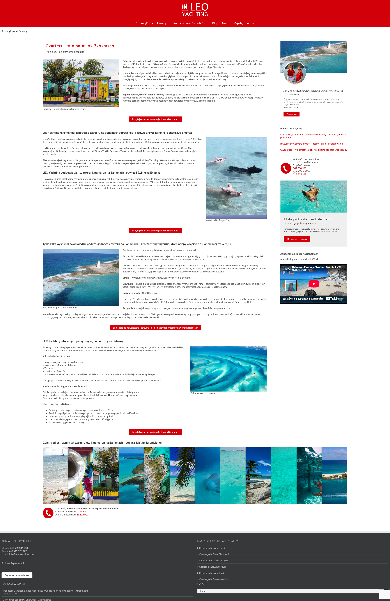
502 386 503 (299, 168)
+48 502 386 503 (19, 547)
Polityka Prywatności (13, 563)
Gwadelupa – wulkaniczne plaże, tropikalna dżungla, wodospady (313, 149)
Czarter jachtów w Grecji (212, 547)
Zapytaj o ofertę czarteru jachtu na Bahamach (155, 119)
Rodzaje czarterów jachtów (189, 23)
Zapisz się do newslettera (17, 575)
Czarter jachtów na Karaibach (214, 579)
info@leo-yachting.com (21, 554)
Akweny (161, 23)
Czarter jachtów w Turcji (211, 572)
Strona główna (144, 23)
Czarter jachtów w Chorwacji (214, 554)
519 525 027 (299, 174)
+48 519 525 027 (18, 550)
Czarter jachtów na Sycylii (212, 566)
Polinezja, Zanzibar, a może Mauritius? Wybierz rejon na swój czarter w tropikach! (45, 590)
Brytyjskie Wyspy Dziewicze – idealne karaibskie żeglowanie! (312, 143)
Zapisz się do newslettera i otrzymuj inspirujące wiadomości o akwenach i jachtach (155, 327)
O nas (224, 23)
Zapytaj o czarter (244, 23)
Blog (215, 23)
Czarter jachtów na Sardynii (213, 560)
